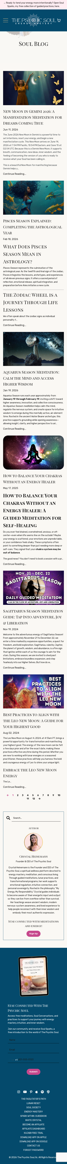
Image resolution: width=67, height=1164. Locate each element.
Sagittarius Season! (53, 634)
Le (8, 781)
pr (61, 558)
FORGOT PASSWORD (33, 1150)
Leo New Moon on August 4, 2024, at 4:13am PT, (31, 738)
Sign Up (33, 933)
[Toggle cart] (58, 20)
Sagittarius (40, 645)
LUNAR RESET (34, 1103)
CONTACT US (33, 1145)
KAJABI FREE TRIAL (33, 1133)
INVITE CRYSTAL (33, 1120)
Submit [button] (33, 1071)
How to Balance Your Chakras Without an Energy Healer (32, 478)
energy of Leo (27, 762)
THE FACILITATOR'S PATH (33, 1099)
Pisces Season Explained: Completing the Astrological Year (32, 226)
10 (59, 795)
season (24, 655)
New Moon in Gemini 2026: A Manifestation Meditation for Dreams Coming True (32, 117)
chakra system (44, 549)
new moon (46, 745)
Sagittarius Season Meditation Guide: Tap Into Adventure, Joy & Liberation (33, 616)
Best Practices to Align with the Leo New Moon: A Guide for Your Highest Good (33, 720)
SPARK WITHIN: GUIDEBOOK (33, 1116)
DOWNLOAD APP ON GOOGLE (34, 1141)
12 (33, 798)
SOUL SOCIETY (33, 1107)
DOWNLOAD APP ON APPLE (33, 1137)
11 (28, 798)
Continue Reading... (14, 173)
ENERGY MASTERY (33, 1111)
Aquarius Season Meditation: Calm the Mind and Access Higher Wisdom (31, 378)
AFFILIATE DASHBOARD (33, 1128)
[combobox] (12, 1060)
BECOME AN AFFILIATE (33, 1124)
